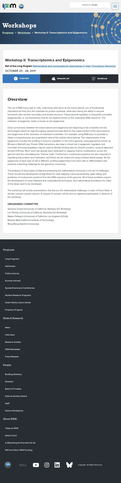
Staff (7, 403)
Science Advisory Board (16, 396)
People (7, 364)
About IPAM (10, 418)
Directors (9, 381)
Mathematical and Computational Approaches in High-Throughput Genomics (74, 66)
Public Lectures (12, 273)
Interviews (10, 335)
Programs (8, 32)
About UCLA (11, 435)
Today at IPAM (11, 428)
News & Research (13, 318)
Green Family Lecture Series (18, 302)
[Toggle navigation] (115, 6)
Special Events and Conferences (20, 288)
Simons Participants (14, 410)
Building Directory (13, 374)
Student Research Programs (18, 295)
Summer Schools (12, 281)
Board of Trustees (13, 389)
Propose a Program (14, 310)
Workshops (24, 32)
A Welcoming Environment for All (20, 443)
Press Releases (12, 356)
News (7, 327)
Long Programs (12, 259)
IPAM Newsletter (12, 349)
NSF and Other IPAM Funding (18, 450)
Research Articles (13, 342)
